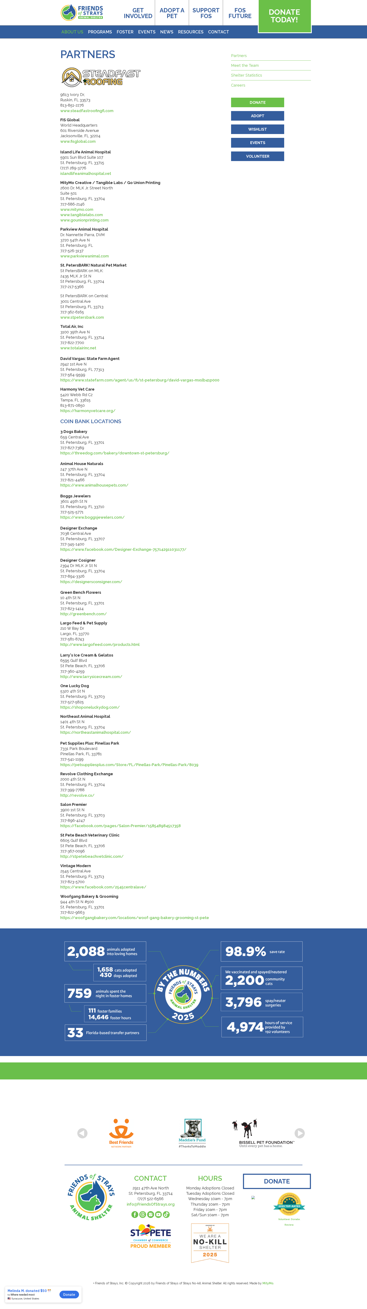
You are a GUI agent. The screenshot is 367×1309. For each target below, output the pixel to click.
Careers (238, 85)
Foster (125, 31)
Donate (258, 102)
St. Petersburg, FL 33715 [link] (82, 162)
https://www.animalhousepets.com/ (94, 485)
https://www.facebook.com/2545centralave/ (103, 887)
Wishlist (257, 129)
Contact (218, 31)
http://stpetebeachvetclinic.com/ (92, 856)
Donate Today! (284, 15)
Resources (190, 31)
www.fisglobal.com (78, 141)
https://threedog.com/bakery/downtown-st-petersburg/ (114, 453)
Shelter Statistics (246, 75)
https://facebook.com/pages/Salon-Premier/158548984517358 (120, 826)
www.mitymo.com (76, 209)
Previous (82, 1133)
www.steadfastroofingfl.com (86, 110)
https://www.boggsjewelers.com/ (92, 517)
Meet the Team (245, 65)
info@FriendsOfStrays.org (151, 1204)
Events (146, 31)
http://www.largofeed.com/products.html (100, 644)
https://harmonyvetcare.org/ (88, 410)
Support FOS (206, 13)
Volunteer (257, 156)
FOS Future (240, 13)
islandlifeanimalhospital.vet (85, 173)
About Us (72, 31)
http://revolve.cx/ (77, 795)
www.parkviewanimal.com (84, 256)
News (166, 31)
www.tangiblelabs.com (81, 215)
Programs (100, 31)
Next (300, 1133)
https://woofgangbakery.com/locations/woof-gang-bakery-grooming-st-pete (134, 917)
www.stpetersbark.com (82, 317)
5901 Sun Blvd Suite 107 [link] (81, 157)
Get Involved (138, 13)
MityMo (268, 1283)
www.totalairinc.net (78, 348)
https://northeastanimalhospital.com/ (95, 732)
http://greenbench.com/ (83, 614)
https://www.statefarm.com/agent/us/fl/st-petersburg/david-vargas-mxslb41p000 (139, 380)
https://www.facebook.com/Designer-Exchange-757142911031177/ (123, 549)
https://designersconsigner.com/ (91, 582)
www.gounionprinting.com (84, 220)
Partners (239, 55)
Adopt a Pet (172, 13)
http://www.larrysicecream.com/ (91, 676)
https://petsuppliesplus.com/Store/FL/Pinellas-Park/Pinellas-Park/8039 (129, 764)
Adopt (257, 116)
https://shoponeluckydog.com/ (90, 707)
